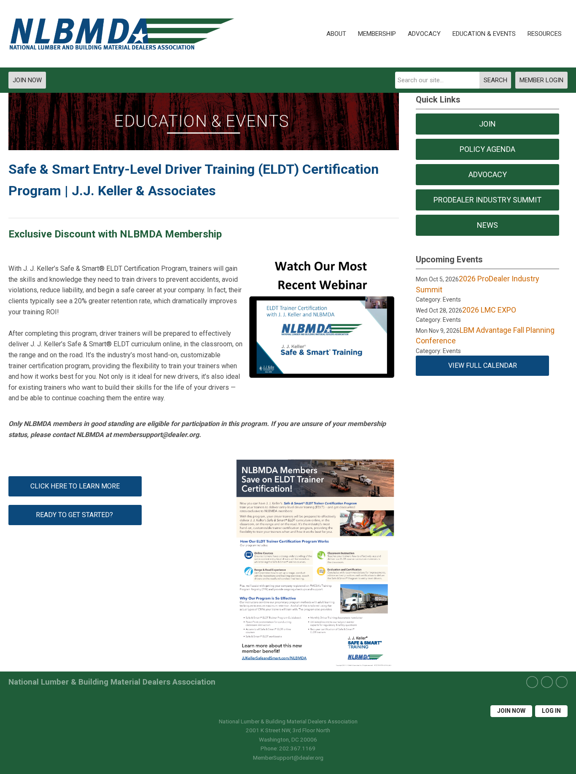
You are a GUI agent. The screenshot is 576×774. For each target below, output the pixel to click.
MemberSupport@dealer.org (288, 757)
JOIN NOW (27, 80)
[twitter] (547, 682)
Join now (511, 710)
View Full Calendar (482, 365)
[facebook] (532, 682)
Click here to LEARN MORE (75, 486)
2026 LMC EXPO (489, 309)
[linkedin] (562, 682)
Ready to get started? (75, 515)
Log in (551, 710)
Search (495, 80)
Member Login (541, 80)
